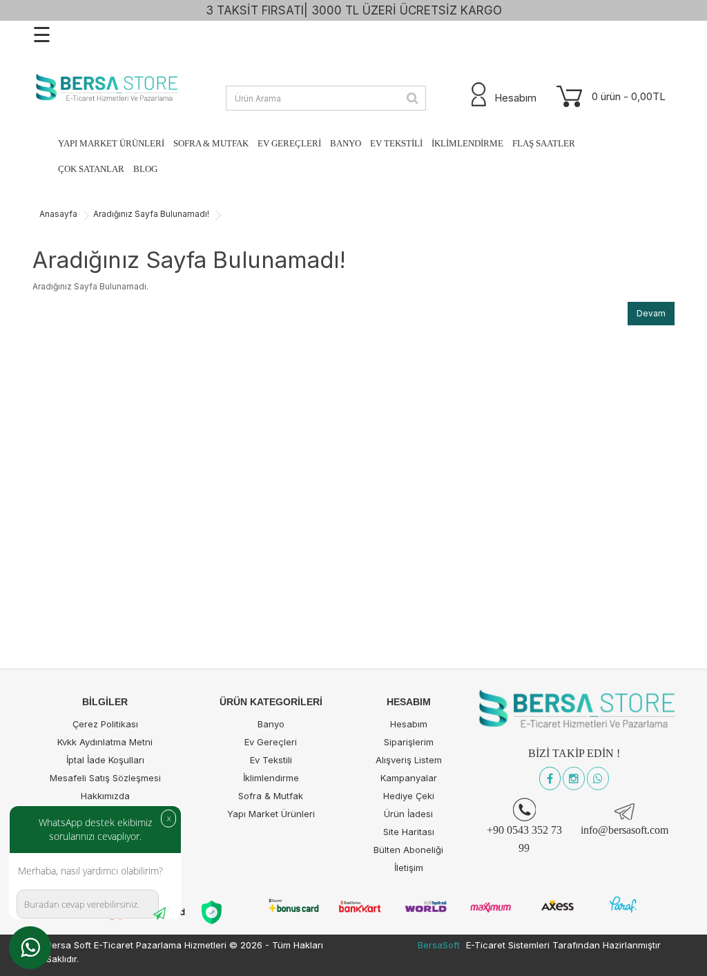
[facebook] (550, 779)
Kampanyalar (408, 777)
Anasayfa (58, 214)
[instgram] (574, 779)
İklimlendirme (467, 143)
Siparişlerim (409, 741)
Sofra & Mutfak (211, 143)
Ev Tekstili (396, 143)
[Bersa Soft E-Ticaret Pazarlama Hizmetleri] (104, 88)
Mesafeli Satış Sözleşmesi (105, 777)
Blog (145, 169)
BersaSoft (439, 944)
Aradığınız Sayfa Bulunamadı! (151, 214)
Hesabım (408, 723)
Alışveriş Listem (409, 759)
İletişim (408, 867)
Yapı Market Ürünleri (111, 143)
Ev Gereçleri (289, 143)
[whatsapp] (598, 779)
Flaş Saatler (543, 143)
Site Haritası (408, 831)
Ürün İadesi (408, 813)
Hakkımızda (105, 795)
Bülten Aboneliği (408, 849)
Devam (651, 313)
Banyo (345, 143)
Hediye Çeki (408, 795)
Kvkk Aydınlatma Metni (105, 741)
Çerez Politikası (105, 723)
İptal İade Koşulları (105, 759)
